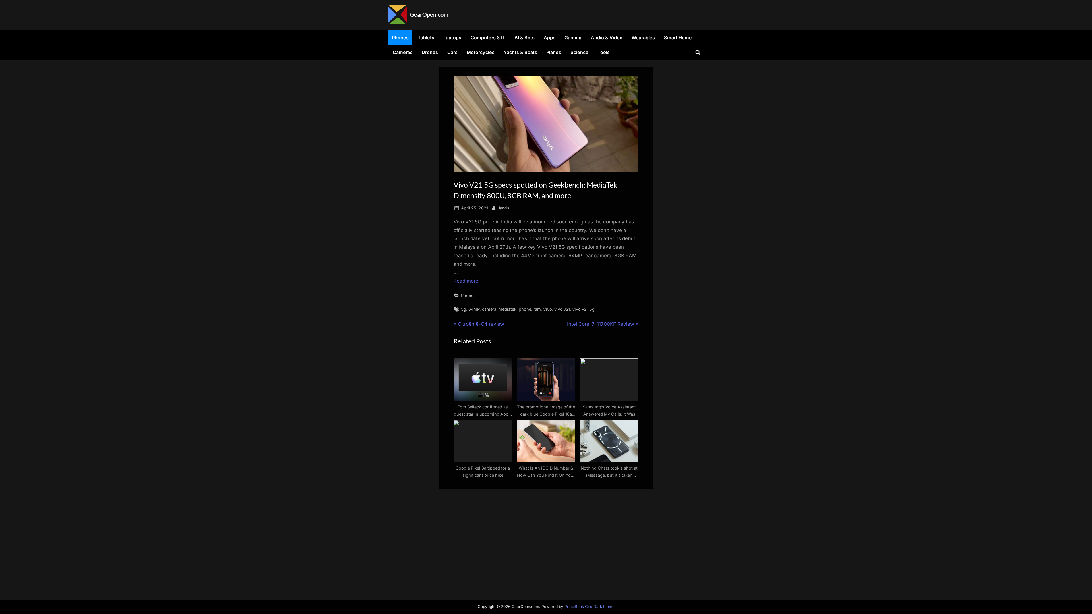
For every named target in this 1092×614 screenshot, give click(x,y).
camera (489, 309)
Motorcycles (481, 52)
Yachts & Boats (520, 52)
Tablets (426, 37)
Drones (430, 52)
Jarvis (503, 207)
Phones (400, 37)
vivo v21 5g (583, 309)
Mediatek (507, 309)
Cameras (403, 52)
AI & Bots (524, 37)
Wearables (643, 37)
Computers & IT (488, 37)
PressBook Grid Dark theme (589, 606)
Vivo (547, 309)
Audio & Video (606, 37)
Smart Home (678, 37)
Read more (466, 281)
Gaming (573, 37)
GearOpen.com (429, 14)
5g (463, 309)
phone (525, 309)
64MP (474, 309)
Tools (603, 52)
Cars (452, 52)
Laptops (452, 37)
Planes (553, 52)
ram (537, 309)
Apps (549, 37)
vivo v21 (562, 309)
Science (579, 52)
